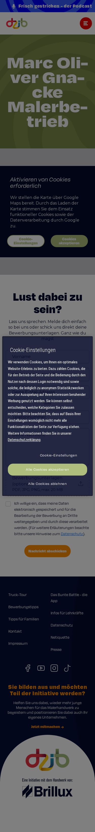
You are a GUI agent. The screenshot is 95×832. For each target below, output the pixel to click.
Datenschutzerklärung (24, 440)
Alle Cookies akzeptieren (47, 469)
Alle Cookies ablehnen (47, 483)
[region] (47, 416)
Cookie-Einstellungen (58, 455)
